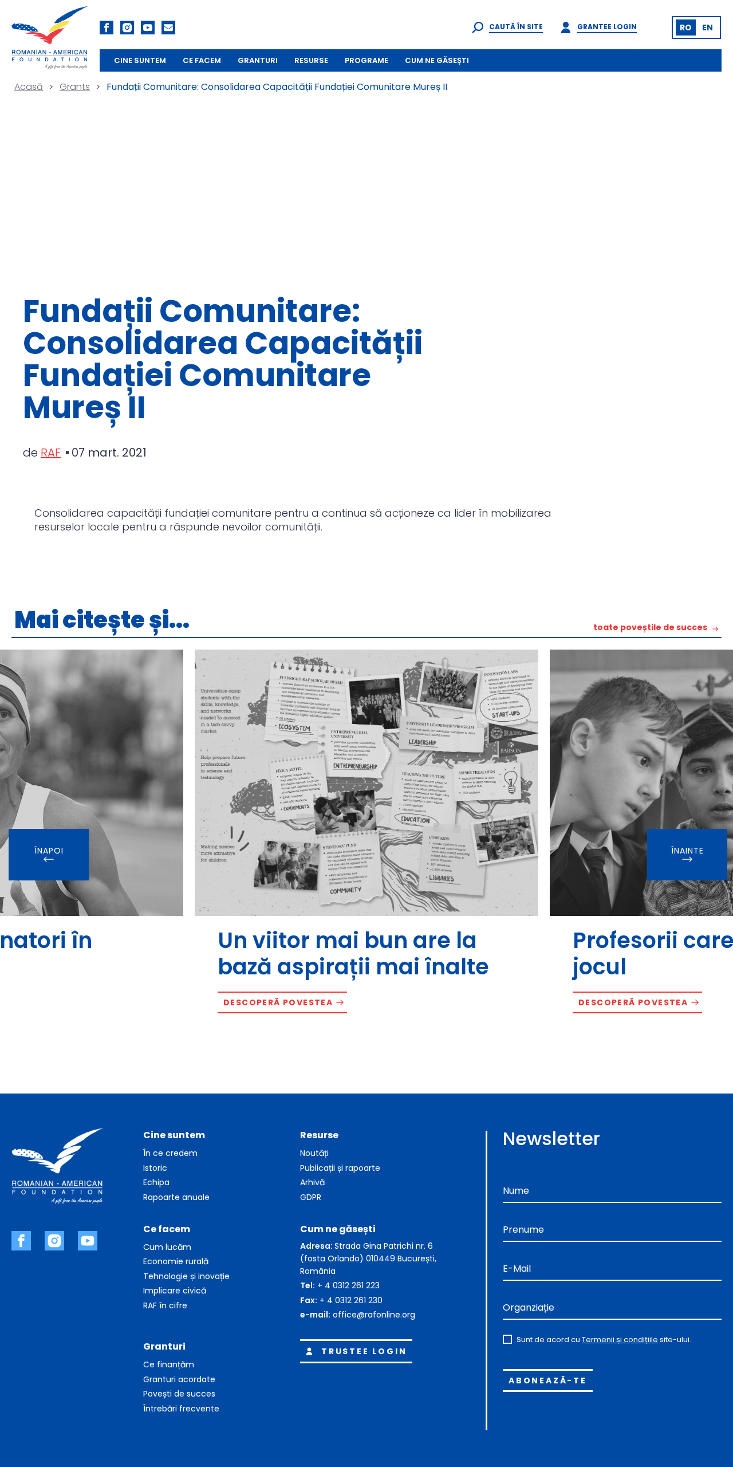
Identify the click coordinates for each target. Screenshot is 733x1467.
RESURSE (311, 60)
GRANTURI (258, 60)
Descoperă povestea (278, 1002)
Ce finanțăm (168, 1364)
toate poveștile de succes (650, 628)
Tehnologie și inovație (186, 1276)
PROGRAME (366, 60)
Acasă (28, 86)
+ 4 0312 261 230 (351, 1300)
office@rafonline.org (374, 1314)
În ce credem (170, 1153)
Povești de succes (179, 1393)
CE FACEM (202, 60)
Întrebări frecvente (181, 1408)
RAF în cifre (165, 1305)
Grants (75, 86)
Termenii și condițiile (620, 1339)
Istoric (155, 1168)
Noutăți (314, 1153)
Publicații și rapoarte (340, 1168)
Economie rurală (175, 1261)
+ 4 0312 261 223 (348, 1285)
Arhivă (312, 1182)
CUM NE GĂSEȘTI (437, 60)
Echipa (156, 1182)
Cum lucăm (167, 1247)
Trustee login (364, 1351)
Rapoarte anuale (176, 1197)
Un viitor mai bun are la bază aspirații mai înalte (353, 953)
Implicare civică (174, 1290)
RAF (51, 453)
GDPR (310, 1197)
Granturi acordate (179, 1379)
